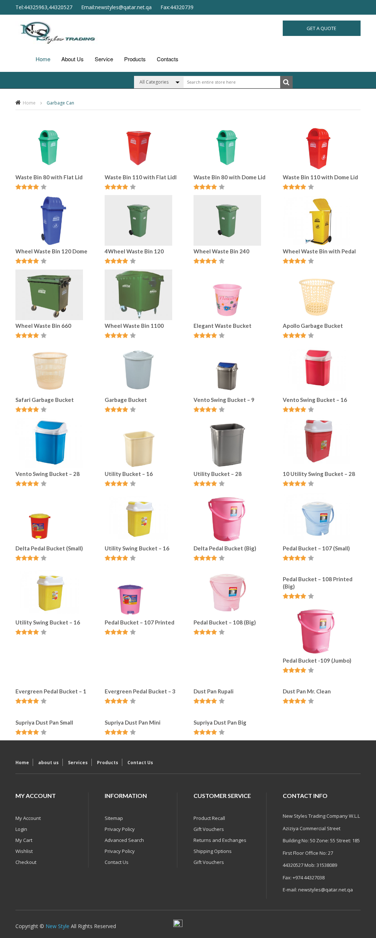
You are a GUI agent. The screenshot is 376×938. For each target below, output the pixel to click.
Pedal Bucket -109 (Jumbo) (317, 660)
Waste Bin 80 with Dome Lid (229, 177)
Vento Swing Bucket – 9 (224, 399)
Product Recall (209, 818)
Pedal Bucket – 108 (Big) (225, 622)
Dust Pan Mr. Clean (307, 691)
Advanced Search (124, 840)
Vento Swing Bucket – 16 (315, 399)
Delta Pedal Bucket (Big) (225, 548)
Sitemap (114, 818)
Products (135, 59)
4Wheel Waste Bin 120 (134, 251)
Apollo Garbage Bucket (313, 325)
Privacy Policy (120, 829)
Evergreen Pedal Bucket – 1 (50, 691)
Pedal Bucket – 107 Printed (139, 622)
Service (104, 59)
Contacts (167, 59)
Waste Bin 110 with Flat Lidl (141, 177)
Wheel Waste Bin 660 (43, 325)
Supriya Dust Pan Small (44, 722)
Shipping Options (213, 851)
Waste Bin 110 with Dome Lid (320, 177)
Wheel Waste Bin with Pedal (319, 251)
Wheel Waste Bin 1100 (134, 325)
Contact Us (140, 762)
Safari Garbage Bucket (44, 399)
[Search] (286, 82)
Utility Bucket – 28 (218, 473)
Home (43, 59)
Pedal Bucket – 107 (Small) (316, 548)
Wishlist (24, 851)
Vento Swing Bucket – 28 (47, 473)
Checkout (25, 862)
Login (21, 829)
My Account (28, 818)
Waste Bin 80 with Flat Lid (49, 177)
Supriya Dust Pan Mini (132, 722)
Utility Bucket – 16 (129, 473)
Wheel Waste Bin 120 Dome (51, 251)
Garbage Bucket (126, 399)
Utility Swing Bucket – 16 (137, 548)
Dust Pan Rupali (214, 691)
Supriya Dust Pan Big (220, 722)
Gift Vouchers (209, 829)
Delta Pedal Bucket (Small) (49, 548)
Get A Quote (321, 28)
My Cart (23, 840)
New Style (57, 926)
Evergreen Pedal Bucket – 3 (140, 691)
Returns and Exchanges (220, 840)
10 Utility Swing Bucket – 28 (319, 473)
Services (78, 762)
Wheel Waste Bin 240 (221, 251)
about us (72, 59)
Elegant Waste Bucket (223, 325)
